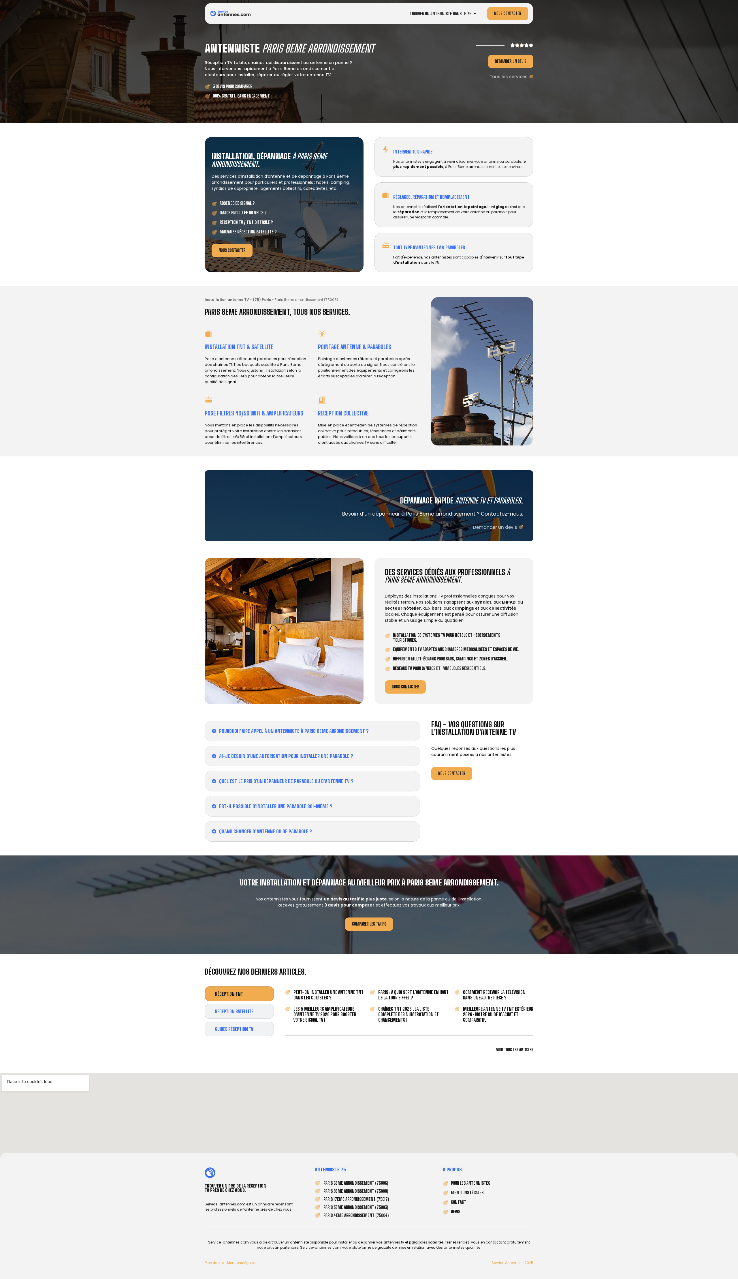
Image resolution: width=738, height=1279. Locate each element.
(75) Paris (262, 299)
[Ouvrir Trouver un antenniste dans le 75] (475, 14)
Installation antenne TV (227, 299)
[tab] (239, 993)
